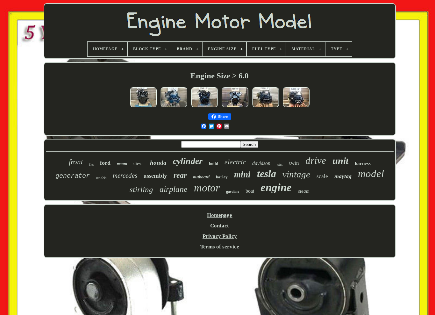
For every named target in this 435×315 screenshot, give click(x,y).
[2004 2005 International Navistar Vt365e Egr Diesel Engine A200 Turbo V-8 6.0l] (204, 107)
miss (280, 164)
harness (363, 163)
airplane (174, 189)
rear (180, 175)
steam (304, 191)
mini (242, 174)
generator (72, 176)
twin (294, 163)
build (213, 163)
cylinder (188, 161)
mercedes (125, 175)
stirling (141, 189)
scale (322, 176)
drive (315, 160)
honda (158, 162)
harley (222, 177)
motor (207, 188)
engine (276, 187)
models (101, 178)
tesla (266, 173)
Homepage (219, 215)
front (76, 162)
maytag (343, 176)
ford (105, 163)
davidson (261, 163)
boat (250, 191)
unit (340, 160)
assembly (155, 175)
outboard (201, 177)
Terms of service (219, 247)
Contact (219, 226)
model (371, 173)
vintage (296, 174)
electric (235, 162)
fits (91, 164)
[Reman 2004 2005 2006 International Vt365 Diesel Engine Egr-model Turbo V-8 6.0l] (143, 107)
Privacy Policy (220, 236)
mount (122, 163)
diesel (138, 163)
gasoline (232, 191)
